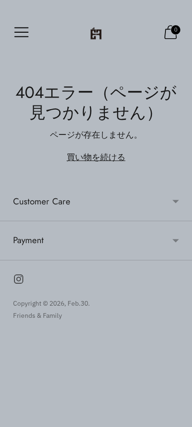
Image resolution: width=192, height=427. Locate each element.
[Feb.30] (96, 32)
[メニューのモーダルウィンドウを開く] (21, 32)
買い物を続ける (96, 157)
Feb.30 (78, 303)
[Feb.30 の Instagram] (18, 280)
